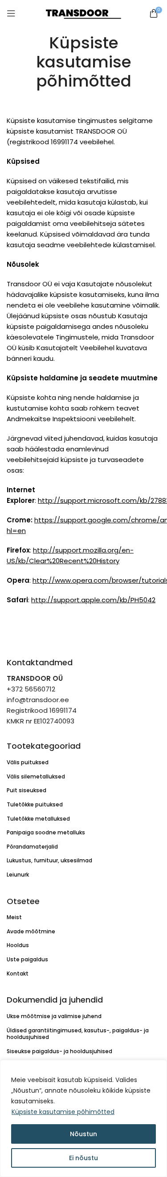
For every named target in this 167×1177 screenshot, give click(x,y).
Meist (14, 917)
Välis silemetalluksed (36, 776)
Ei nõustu (83, 1157)
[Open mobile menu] (11, 13)
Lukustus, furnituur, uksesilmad (49, 860)
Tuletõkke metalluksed (38, 818)
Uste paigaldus (27, 959)
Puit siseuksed (26, 790)
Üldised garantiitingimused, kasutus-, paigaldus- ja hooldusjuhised (78, 1034)
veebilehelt (116, 418)
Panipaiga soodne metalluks (46, 832)
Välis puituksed (28, 762)
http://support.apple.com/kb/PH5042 (93, 599)
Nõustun (83, 1134)
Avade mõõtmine (31, 931)
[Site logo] (83, 12)
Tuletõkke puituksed (35, 804)
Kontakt (18, 973)
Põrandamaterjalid (32, 846)
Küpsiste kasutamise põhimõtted (63, 1111)
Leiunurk (18, 874)
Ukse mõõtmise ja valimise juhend (54, 1016)
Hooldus (18, 945)
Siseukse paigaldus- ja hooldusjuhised (59, 1051)
